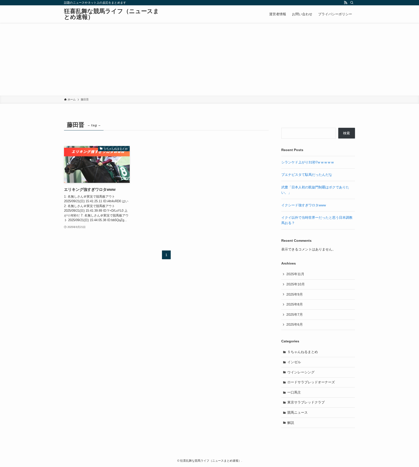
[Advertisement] (209, 59)
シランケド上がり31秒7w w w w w (307, 162)
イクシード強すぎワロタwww (303, 205)
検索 (346, 133)
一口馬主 (294, 392)
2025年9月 (294, 294)
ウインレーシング (300, 372)
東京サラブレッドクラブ (306, 402)
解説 (290, 423)
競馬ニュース (297, 412)
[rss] (345, 2)
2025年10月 (295, 284)
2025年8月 (294, 304)
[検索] (352, 2)
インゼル (294, 362)
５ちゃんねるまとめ (302, 352)
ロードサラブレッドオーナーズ (311, 382)
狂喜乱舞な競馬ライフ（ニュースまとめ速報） (111, 14)
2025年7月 (294, 314)
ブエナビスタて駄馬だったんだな (306, 175)
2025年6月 (294, 324)
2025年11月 (295, 274)
